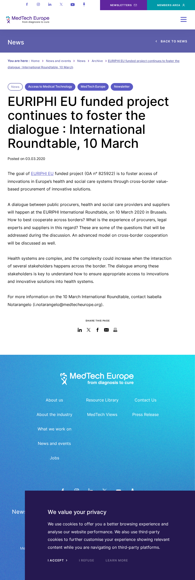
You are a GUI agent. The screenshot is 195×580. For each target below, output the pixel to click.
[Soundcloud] (84, 5)
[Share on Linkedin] (79, 329)
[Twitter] (61, 5)
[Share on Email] (106, 329)
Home (35, 61)
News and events (58, 61)
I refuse (86, 560)
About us (54, 399)
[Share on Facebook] (97, 329)
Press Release (145, 414)
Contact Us (145, 399)
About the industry (54, 414)
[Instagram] (38, 5)
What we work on (54, 428)
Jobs (54, 457)
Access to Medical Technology (50, 86)
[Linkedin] (49, 5)
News (81, 61)
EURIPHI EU (42, 173)
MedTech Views (102, 414)
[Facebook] (26, 5)
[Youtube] (72, 5)
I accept (56, 560)
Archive (97, 61)
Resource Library (102, 399)
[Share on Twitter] (88, 329)
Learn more (117, 560)
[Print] (115, 329)
